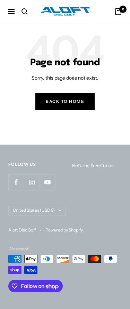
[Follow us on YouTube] (47, 182)
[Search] (24, 11)
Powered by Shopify (64, 230)
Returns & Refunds (93, 165)
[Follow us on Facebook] (16, 182)
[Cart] (118, 11)
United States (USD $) (34, 210)
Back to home (65, 101)
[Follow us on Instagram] (32, 182)
